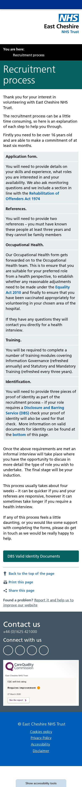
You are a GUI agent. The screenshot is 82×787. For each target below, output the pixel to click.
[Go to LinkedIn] (20, 650)
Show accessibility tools (41, 783)
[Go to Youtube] (32, 650)
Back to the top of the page (31, 573)
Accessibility (40, 744)
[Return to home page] (61, 26)
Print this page (21, 582)
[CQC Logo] (19, 670)
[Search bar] (63, 4)
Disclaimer (41, 751)
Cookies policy (41, 732)
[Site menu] (55, 4)
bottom (19, 434)
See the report (16, 700)
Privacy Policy (41, 738)
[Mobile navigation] (72, 4)
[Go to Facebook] (8, 650)
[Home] (4, 55)
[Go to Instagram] (44, 650)
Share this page (21, 590)
